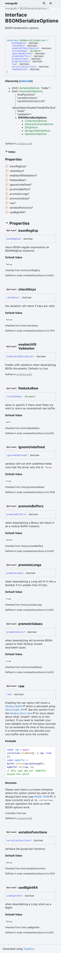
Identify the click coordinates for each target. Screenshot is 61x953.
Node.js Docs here (21, 713)
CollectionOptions (36, 120)
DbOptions (31, 127)
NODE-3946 (41, 796)
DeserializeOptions (30, 91)
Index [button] (11, 151)
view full (26, 81)
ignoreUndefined (21, 53)
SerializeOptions (29, 88)
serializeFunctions (23, 66)
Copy (50, 750)
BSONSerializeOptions (33, 8)
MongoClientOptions (37, 130)
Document (35, 51)
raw (14, 64)
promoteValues (20, 61)
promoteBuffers (21, 56)
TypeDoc (29, 948)
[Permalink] (41, 230)
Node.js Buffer (14, 706)
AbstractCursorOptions (39, 124)
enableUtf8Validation (25, 48)
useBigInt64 (19, 69)
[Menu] (52, 3)
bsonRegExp (18, 43)
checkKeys (18, 45)
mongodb (11, 3)
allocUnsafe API (15, 709)
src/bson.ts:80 (24, 818)
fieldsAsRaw (19, 51)
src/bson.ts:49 (24, 143)
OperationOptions (36, 134)
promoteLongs (19, 58)
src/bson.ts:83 (24, 374)
